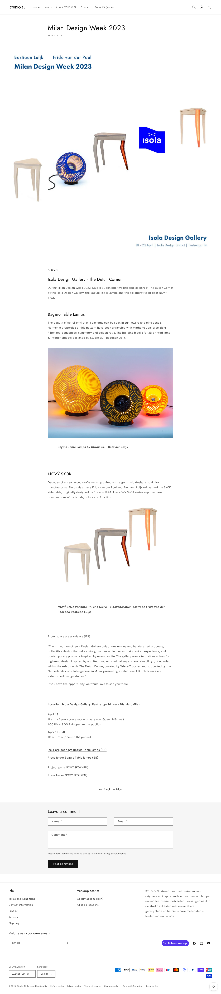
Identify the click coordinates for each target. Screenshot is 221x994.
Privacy (13, 910)
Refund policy (57, 986)
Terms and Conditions (22, 898)
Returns (13, 917)
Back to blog (113, 789)
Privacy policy (74, 986)
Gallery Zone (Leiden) (90, 898)
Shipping (14, 923)
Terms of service (92, 986)
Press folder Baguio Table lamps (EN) (73, 757)
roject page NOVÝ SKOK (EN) (69, 767)
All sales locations (88, 904)
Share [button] (54, 270)
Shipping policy (112, 986)
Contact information (21, 904)
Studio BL (22, 986)
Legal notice (152, 986)
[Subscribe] (67, 943)
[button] (194, 7)
